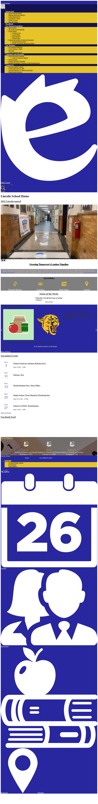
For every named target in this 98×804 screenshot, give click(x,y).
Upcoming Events (9, 356)
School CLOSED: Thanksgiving (26, 406)
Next (96, 330)
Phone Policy (16, 38)
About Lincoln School (15, 13)
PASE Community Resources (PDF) (23, 43)
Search (3, 191)
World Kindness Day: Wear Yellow (26, 386)
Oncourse (11, 50)
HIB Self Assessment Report (45, 343)
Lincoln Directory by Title (16, 68)
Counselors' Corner (14, 18)
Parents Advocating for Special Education (21, 40)
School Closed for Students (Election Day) (29, 363)
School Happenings (14, 17)
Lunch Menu (16, 35)
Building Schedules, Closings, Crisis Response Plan (24, 63)
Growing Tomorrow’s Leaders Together (49, 264)
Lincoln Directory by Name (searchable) (20, 70)
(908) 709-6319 (35, 458)
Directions (41, 792)
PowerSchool (16, 36)
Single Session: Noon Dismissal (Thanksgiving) (31, 395)
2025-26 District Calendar (16, 56)
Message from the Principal (16, 15)
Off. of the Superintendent (16, 29)
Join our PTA (12, 28)
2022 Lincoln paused (11, 201)
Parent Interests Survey (19, 42)
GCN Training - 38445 (15, 49)
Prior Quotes (49, 302)
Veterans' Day (18, 375)
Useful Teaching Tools (15, 52)
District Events (12, 59)
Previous (2, 330)
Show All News (5, 352)
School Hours (12, 31)
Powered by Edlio (5, 471)
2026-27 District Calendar (20, 58)
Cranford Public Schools (15, 463)
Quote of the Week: (49, 294)
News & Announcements (13, 306)
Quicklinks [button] (8, 461)
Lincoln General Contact (15, 67)
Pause (3, 260)
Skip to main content (7, 1)
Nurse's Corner (13, 20)
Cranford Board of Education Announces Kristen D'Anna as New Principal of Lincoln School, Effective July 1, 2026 (79, 315)
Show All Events (6, 413)
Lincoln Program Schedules (16, 61)
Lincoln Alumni (13, 22)
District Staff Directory (15, 72)
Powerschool (12, 464)
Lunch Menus (12, 466)
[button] (10, 11)
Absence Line (16, 33)
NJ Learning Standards (15, 47)
